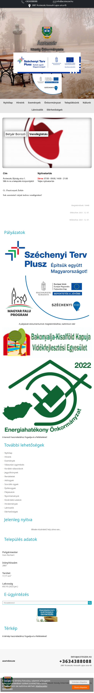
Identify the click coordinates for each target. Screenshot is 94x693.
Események (34, 102)
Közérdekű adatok (13, 500)
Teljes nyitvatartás (46, 181)
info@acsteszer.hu (64, 1)
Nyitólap (8, 102)
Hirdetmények (11, 504)
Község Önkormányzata (47, 49)
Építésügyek (10, 488)
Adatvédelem (8, 661)
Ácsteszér (47, 43)
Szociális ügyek (11, 484)
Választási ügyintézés (14, 464)
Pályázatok (10, 492)
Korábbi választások (14, 468)
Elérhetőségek (55, 109)
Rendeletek (10, 476)
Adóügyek (9, 480)
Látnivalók (37, 109)
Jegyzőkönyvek (11, 472)
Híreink (20, 102)
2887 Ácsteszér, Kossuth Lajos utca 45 (48, 5)
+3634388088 (31, 1)
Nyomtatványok (12, 496)
